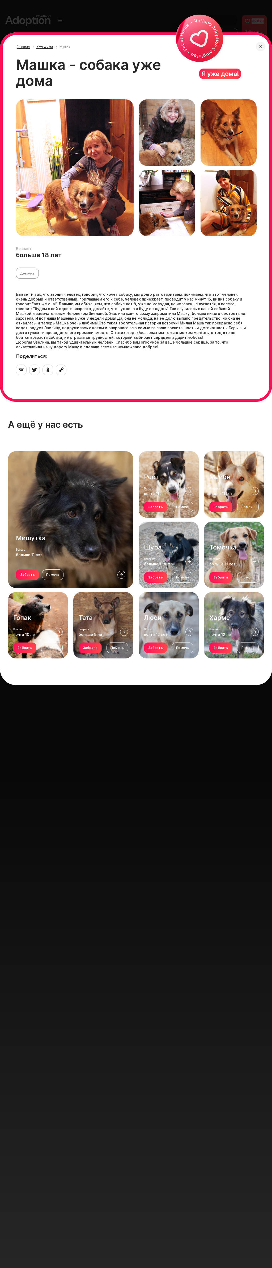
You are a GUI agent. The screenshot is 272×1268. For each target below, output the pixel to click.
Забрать (27, 575)
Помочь (52, 575)
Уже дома (44, 46)
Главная (23, 46)
